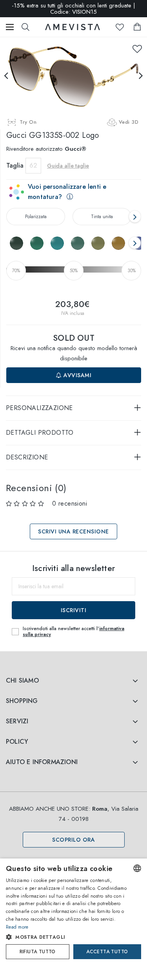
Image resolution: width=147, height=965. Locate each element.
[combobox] (137, 868)
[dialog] (73, 911)
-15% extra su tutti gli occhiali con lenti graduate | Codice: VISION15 (73, 8)
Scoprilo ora (73, 840)
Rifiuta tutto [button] (38, 951)
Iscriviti (74, 610)
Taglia (15, 165)
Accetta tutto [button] (107, 951)
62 (33, 165)
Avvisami (77, 375)
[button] (67, 937)
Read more (17, 927)
